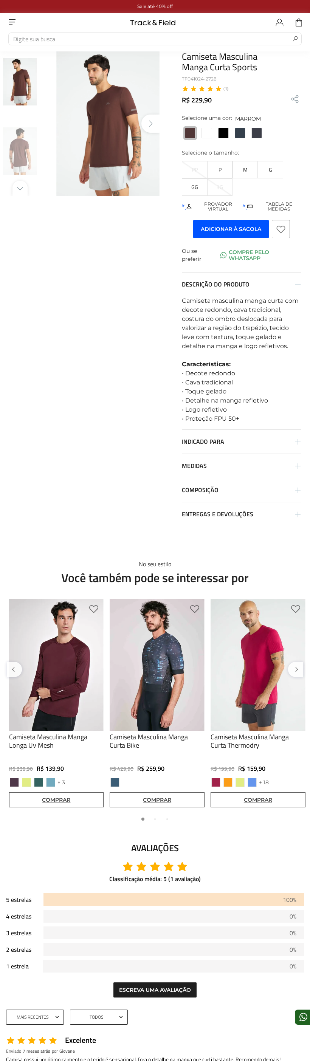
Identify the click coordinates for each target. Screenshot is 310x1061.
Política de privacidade (171, 1019)
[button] (194, 169)
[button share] (295, 99)
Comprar (56, 800)
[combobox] (155, 39)
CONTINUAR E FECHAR (155, 1039)
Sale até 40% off (155, 6)
